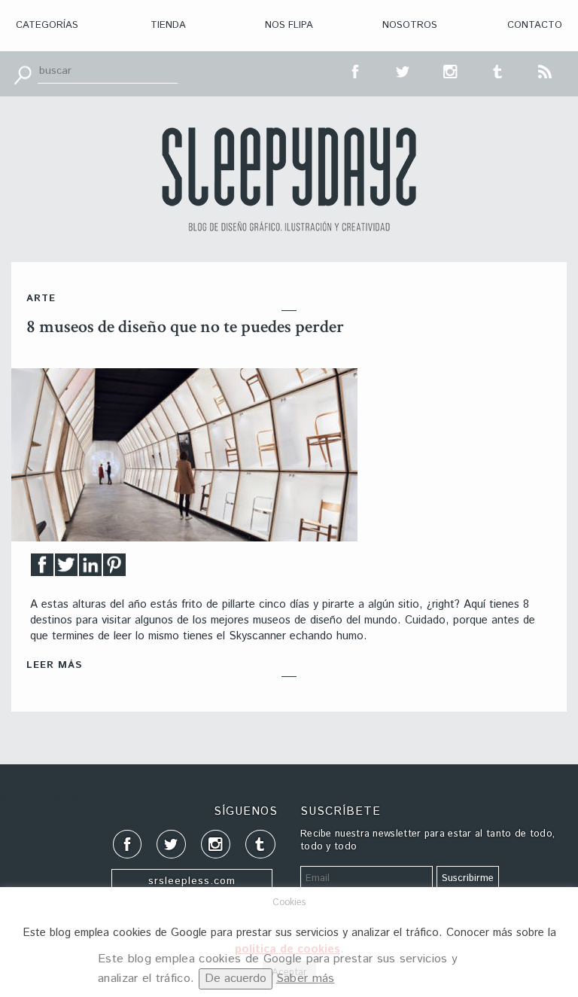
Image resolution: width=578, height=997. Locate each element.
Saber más (305, 978)
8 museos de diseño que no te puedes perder (185, 326)
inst (450, 70)
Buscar (22, 74)
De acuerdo (235, 978)
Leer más (54, 665)
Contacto (534, 25)
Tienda (168, 25)
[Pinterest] (114, 568)
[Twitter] (66, 568)
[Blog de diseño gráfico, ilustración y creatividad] (289, 179)
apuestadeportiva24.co (53, 797)
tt (403, 70)
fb (356, 70)
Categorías (47, 25)
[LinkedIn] (90, 568)
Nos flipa (289, 25)
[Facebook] (42, 568)
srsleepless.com (192, 881)
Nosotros (409, 25)
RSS (545, 70)
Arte (41, 298)
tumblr (498, 70)
